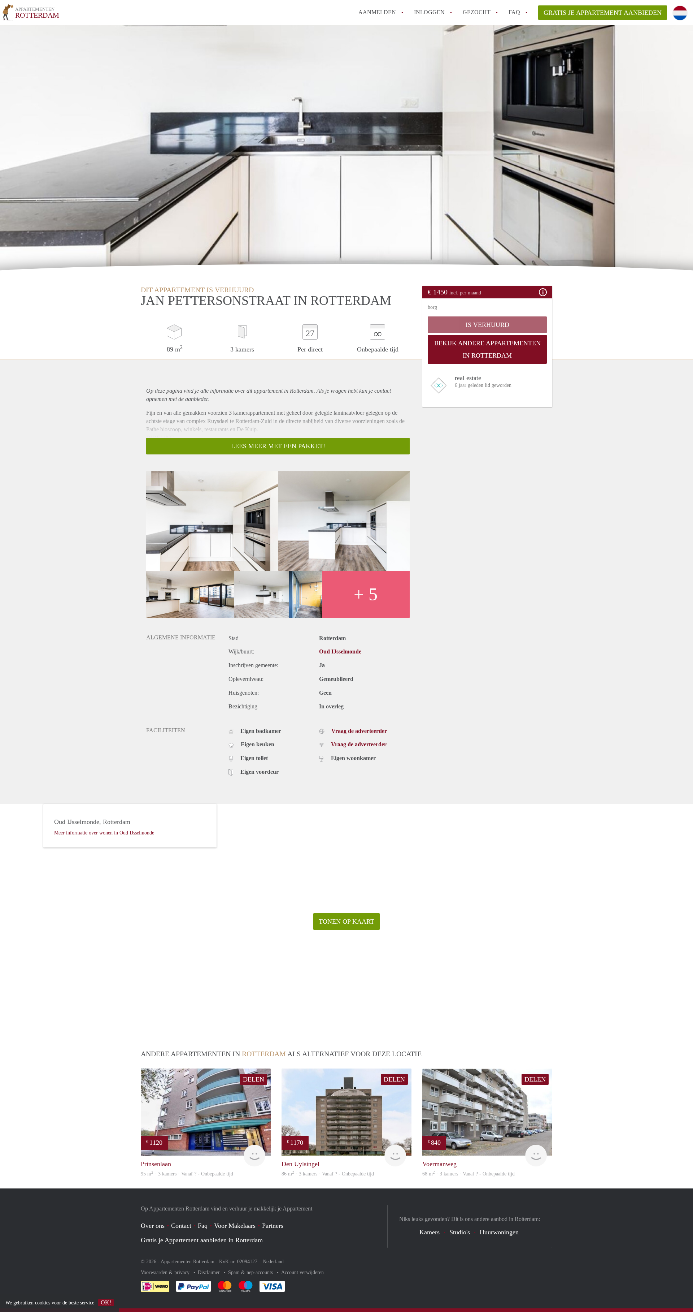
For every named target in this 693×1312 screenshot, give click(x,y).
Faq (203, 1225)
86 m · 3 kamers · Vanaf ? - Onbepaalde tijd (328, 1174)
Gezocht (477, 12)
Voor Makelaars (235, 1225)
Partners (272, 1225)
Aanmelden (377, 12)
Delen (253, 1079)
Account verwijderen (302, 1272)
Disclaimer (209, 1272)
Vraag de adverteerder (359, 731)
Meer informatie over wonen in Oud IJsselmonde (104, 833)
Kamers (429, 1232)
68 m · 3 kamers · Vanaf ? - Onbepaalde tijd (468, 1174)
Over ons (153, 1225)
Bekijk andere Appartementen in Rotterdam (487, 349)
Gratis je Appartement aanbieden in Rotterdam (202, 1240)
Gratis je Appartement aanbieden (603, 12)
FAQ (514, 12)
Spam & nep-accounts (251, 1272)
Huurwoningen (499, 1232)
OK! (106, 1302)
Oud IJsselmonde (340, 651)
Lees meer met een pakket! (278, 446)
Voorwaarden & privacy (166, 1272)
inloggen (429, 12)
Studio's (459, 1232)
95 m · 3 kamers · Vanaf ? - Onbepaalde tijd (187, 1174)
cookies (42, 1302)
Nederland (273, 1261)
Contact (181, 1225)
